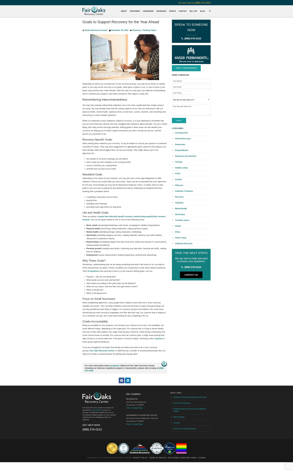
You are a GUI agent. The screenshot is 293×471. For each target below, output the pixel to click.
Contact (183, 11)
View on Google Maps (134, 408)
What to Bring (178, 417)
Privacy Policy (140, 458)
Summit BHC (97, 410)
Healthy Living (181, 168)
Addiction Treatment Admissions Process (190, 397)
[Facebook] (121, 380)
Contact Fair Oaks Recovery (184, 429)
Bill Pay (193, 11)
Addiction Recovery (183, 244)
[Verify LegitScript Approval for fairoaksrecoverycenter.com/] (169, 448)
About (124, 11)
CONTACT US (191, 275)
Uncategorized (181, 133)
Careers (176, 423)
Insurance (161, 11)
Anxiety (178, 179)
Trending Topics (149, 30)
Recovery (136, 30)
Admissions (148, 11)
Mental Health (181, 209)
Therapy (178, 162)
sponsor (159, 338)
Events (172, 11)
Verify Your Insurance (182, 403)
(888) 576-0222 (203, 2)
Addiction (179, 203)
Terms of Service (158, 458)
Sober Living (180, 238)
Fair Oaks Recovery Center (102, 351)
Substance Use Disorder (185, 156)
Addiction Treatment (184, 191)
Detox (177, 232)
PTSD (177, 174)
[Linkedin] (128, 380)
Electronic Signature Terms (182, 458)
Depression (180, 144)
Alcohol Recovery (183, 139)
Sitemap (202, 458)
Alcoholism (180, 214)
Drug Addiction (181, 150)
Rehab (178, 226)
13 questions (93, 271)
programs (115, 365)
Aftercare (179, 185)
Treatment (135, 11)
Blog (202, 11)
